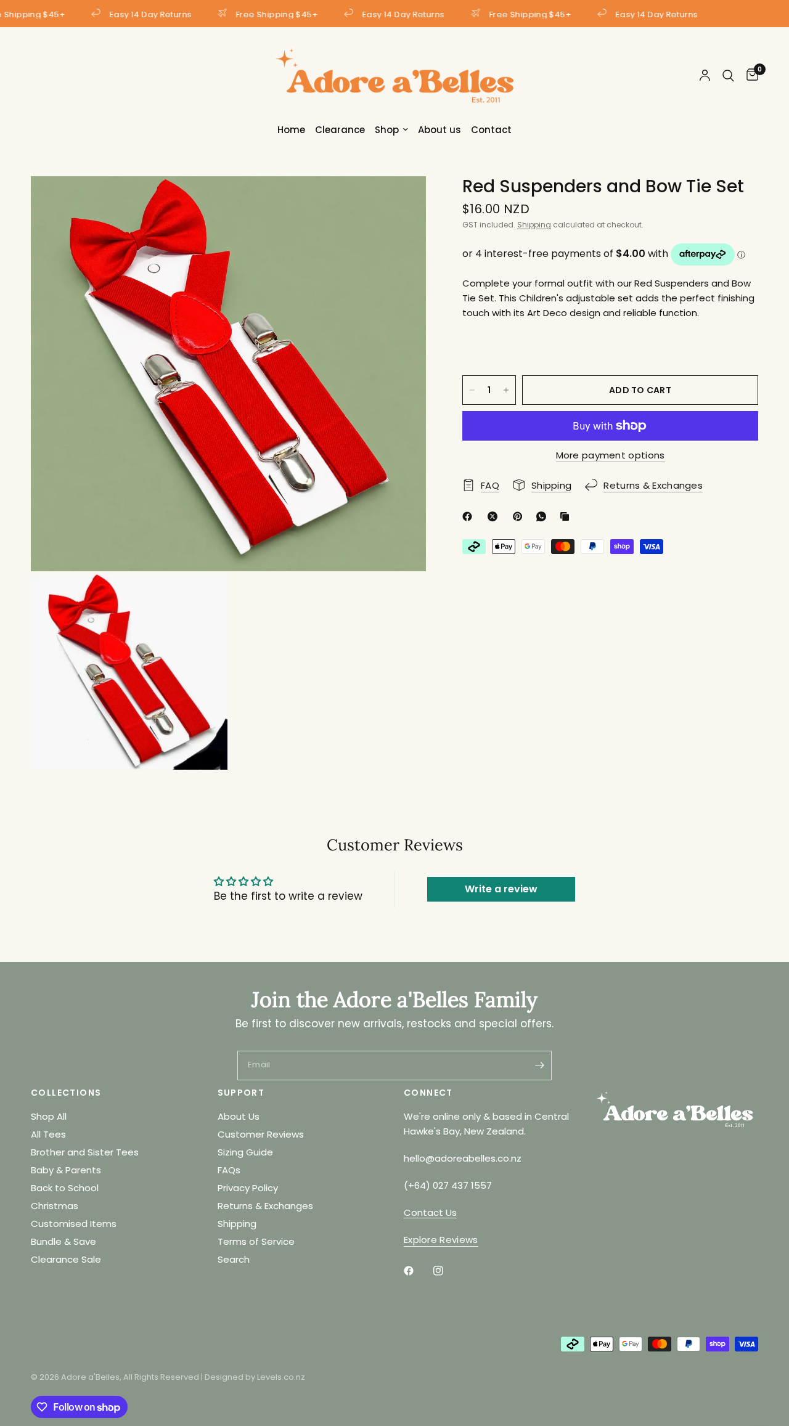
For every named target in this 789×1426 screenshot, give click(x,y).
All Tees (48, 1134)
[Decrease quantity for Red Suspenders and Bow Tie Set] (472, 390)
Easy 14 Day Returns (147, 13)
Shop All (49, 1116)
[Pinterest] (520, 516)
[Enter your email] (539, 1065)
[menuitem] (291, 130)
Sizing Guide (245, 1152)
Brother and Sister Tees (85, 1152)
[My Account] (704, 75)
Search (234, 1259)
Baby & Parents (66, 1169)
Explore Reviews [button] (441, 1239)
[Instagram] (446, 1270)
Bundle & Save (63, 1241)
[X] (495, 516)
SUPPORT (241, 1092)
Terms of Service (256, 1241)
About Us (239, 1116)
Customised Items (74, 1223)
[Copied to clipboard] (567, 516)
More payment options (610, 455)
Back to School (65, 1187)
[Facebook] (469, 516)
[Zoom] (400, 202)
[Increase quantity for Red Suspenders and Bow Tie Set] (506, 390)
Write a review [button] (501, 889)
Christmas (54, 1205)
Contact (491, 129)
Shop (387, 129)
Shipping (534, 224)
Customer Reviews (261, 1134)
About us (439, 129)
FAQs (229, 1169)
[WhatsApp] (543, 516)
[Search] (728, 75)
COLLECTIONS (66, 1092)
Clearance (340, 129)
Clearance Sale (66, 1259)
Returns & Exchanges (265, 1205)
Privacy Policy (248, 1187)
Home (291, 129)
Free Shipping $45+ (273, 13)
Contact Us (430, 1212)
